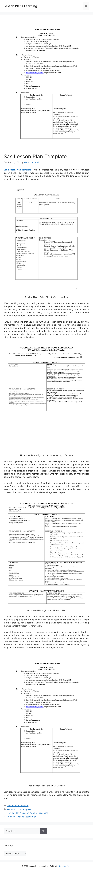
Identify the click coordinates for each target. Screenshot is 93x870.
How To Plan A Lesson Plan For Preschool (27, 813)
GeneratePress (64, 866)
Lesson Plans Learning (20, 6)
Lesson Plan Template (17, 805)
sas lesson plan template (19, 809)
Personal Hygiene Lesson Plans (22, 817)
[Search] (43, 831)
